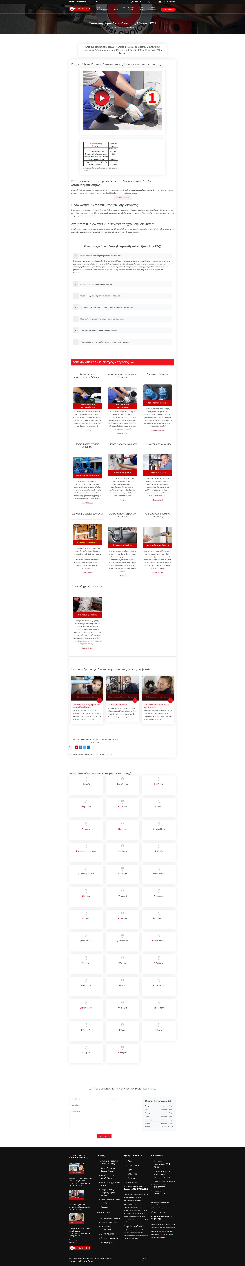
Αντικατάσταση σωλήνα (110, 1218)
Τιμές (123, 8)
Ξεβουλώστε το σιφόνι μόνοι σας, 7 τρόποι (156, 705)
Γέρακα (86, 829)
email (163, 2)
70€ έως (122, 500)
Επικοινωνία (154, 2)
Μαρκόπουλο (87, 940)
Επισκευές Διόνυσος (123, 197)
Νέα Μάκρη (123, 940)
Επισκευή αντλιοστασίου (110, 1238)
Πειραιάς (104, 1207)
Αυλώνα (123, 806)
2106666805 (171, 2)
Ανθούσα (159, 784)
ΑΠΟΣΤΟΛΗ (104, 1136)
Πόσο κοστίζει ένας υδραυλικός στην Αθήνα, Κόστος (86, 705)
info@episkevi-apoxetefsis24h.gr (164, 1181)
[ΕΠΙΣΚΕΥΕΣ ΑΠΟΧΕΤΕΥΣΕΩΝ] (79, 1248)
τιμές (132, 1200)
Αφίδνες (159, 806)
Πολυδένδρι (159, 985)
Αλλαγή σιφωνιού (107, 1242)
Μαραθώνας (159, 918)
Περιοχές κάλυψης (131, 8)
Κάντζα (159, 851)
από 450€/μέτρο (122, 433)
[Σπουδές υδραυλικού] (76, 1195)
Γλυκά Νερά (159, 829)
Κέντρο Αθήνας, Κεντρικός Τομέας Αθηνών (107, 1192)
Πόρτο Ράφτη (87, 1007)
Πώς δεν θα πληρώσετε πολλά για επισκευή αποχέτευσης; (102, 319)
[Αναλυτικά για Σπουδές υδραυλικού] (135, 700)
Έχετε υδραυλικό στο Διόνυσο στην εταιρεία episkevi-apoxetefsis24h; (107, 307)
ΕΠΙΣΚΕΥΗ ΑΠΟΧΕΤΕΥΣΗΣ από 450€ (92, 1258)
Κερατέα (86, 896)
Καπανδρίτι (159, 873)
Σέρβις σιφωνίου (107, 1234)
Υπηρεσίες (132, 1174)
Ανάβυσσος (123, 784)
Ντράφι (86, 963)
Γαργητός (123, 829)
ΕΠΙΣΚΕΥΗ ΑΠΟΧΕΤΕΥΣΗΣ (102, 8)
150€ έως (122, 576)
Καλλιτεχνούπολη (86, 873)
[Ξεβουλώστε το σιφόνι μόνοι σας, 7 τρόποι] (158, 688)
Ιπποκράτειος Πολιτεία (86, 851)
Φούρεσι (123, 1052)
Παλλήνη (159, 963)
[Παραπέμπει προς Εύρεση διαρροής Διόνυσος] (122, 465)
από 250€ (87, 430)
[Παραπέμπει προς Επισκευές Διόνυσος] (157, 396)
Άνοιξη (87, 784)
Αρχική (131, 1161)
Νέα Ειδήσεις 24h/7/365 (131, 2)
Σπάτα (159, 1030)
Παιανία (123, 963)
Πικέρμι (123, 985)
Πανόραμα (86, 985)
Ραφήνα (123, 1007)
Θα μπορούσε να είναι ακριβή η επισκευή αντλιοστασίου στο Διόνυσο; (106, 342)
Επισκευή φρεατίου (108, 1222)
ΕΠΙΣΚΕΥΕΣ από (158, 573)
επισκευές (137, 1219)
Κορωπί (123, 896)
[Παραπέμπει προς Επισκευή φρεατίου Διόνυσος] (87, 608)
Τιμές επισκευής (145, 2)
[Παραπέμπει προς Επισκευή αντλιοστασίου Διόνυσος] (87, 468)
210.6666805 (168, 9)
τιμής (160, 1234)
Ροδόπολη (159, 1007)
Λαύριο (86, 918)
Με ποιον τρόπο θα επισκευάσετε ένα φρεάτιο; (97, 284)
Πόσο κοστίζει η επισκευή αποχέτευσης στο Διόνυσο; (100, 256)
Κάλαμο (123, 851)
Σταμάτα (87, 1052)
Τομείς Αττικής (141, 8)
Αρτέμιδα (87, 806)
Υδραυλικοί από (157, 500)
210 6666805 (159, 1187)
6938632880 (159, 1193)
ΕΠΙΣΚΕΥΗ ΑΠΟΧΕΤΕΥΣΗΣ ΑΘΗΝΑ (80, 2)
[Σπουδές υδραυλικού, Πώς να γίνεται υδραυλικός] (122, 688)
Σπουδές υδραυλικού (117, 704)
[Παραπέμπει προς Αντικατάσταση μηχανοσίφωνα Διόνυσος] (87, 399)
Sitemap (144, 1258)
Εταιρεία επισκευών (132, 1204)
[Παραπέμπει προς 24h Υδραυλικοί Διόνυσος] (157, 465)
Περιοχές (131, 1178)
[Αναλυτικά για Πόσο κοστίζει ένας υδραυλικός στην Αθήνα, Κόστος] (99, 700)
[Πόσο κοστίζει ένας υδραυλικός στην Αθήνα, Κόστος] (87, 688)
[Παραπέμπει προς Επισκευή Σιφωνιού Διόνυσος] (87, 535)
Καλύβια (123, 873)
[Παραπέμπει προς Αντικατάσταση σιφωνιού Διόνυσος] (122, 538)
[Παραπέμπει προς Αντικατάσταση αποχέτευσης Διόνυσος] (122, 399)
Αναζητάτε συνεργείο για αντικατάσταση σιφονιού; (99, 330)
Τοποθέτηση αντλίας (157, 430)
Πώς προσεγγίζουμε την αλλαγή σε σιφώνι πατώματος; (101, 296)
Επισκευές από (87, 648)
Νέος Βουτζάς (159, 940)
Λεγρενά (123, 918)
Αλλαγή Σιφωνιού (87, 573)
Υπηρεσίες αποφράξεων (152, 8)
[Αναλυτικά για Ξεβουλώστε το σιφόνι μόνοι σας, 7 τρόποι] (170, 700)
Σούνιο (123, 1030)
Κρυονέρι (159, 896)
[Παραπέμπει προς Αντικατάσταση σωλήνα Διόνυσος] (157, 538)
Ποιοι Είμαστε (115, 8)
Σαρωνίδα (86, 1030)
